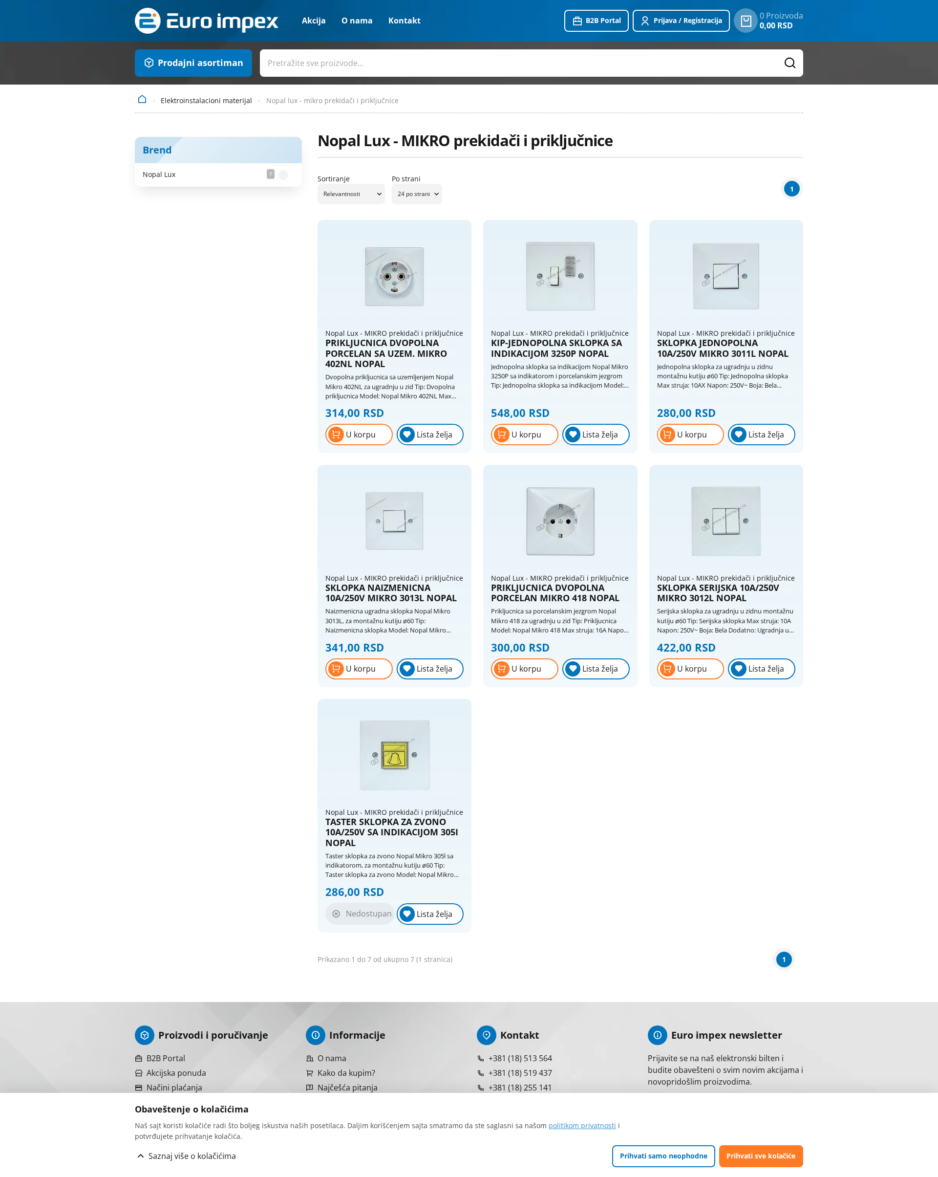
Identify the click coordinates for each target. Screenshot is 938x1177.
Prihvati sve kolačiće (760, 1155)
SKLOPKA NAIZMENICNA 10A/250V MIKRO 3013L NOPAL (391, 593)
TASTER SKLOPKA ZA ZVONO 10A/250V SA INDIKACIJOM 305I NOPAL (391, 833)
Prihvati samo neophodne (663, 1155)
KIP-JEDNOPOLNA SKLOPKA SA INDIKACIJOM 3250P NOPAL (556, 348)
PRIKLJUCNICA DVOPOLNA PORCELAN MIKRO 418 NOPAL (555, 593)
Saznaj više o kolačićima (192, 1156)
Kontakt (404, 20)
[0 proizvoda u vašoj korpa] (746, 20)
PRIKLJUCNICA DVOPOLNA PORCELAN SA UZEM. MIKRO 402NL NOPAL (386, 354)
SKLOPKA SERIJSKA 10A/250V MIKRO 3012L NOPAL (718, 593)
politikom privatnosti (582, 1125)
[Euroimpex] (206, 21)
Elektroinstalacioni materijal (206, 100)
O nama (357, 20)
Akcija (314, 20)
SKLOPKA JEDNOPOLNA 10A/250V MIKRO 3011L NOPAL (723, 348)
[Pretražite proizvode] (790, 63)
